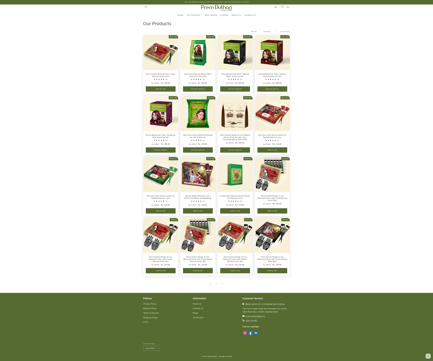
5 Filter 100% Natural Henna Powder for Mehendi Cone (235, 197)
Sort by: (254, 31)
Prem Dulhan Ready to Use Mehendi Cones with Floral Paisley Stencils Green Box (197, 259)
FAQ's (146, 322)
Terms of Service (151, 313)
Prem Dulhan (212, 356)
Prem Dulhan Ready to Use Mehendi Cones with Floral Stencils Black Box (272, 259)
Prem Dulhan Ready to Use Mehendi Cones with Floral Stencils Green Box (272, 198)
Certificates (198, 317)
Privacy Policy (149, 304)
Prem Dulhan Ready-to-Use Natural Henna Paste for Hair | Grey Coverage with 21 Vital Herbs (235, 137)
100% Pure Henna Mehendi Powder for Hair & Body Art (198, 136)
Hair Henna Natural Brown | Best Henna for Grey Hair (198, 75)
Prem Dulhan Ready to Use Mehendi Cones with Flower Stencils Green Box (161, 259)
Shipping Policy (150, 317)
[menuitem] (180, 15)
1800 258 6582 (251, 320)
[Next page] (222, 283)
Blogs (195, 313)
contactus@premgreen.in (255, 316)
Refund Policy (150, 308)
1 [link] (210, 283)
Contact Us (198, 308)
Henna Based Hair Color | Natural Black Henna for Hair (235, 75)
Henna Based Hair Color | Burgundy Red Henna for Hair (161, 136)
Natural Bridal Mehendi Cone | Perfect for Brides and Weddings (198, 197)
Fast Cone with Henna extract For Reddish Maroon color (272, 136)
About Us (197, 304)
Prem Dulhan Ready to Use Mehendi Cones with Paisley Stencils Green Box (235, 259)
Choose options (198, 89)
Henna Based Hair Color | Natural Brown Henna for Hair (272, 75)
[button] (145, 6)
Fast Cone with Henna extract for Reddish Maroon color (161, 197)
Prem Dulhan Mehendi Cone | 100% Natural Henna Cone (160, 75)
